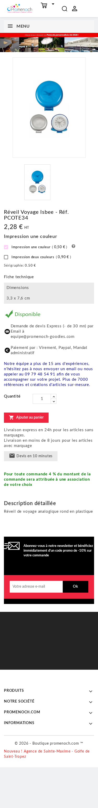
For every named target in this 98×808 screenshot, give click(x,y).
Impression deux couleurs (40, 257)
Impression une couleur (38, 247)
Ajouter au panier (26, 417)
